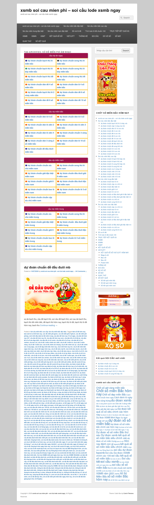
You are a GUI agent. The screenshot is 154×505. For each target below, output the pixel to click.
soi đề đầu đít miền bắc (55, 457)
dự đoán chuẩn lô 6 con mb (110, 151)
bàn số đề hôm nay (79, 331)
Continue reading (48, 325)
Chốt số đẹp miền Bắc (114, 394)
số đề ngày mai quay (47, 405)
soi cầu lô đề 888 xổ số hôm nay (35, 442)
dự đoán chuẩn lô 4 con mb (110, 149)
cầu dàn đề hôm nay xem (55, 338)
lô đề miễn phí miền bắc (61, 399)
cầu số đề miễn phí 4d (71, 360)
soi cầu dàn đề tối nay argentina (41, 420)
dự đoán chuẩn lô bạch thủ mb (111, 161)
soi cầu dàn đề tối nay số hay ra (35, 425)
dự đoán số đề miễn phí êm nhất (41, 383)
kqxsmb (117, 444)
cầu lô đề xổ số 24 (78, 351)
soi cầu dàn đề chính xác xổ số (59, 414)
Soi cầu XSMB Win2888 (72, 455)
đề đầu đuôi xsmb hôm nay (51, 396)
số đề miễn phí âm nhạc (37, 403)
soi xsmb (127, 467)
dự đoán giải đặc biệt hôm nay (116, 406)
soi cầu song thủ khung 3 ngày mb (42, 453)
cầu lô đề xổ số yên (37, 355)
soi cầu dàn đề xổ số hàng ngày (38, 427)
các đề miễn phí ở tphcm (66, 334)
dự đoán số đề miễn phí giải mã (63, 383)
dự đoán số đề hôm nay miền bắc (63, 379)
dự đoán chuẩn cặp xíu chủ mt (111, 184)
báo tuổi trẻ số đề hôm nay (33, 334)
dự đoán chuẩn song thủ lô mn (111, 230)
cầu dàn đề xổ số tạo (63, 340)
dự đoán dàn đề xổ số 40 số (49, 368)
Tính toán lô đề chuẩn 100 (95, 31)
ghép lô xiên (120, 441)
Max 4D (103, 260)
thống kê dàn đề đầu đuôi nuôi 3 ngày (49, 470)
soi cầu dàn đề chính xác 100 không (51, 409)
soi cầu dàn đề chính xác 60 (39, 412)
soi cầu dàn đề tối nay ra (79, 422)
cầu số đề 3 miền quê (67, 355)
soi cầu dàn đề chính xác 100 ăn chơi (62, 407)
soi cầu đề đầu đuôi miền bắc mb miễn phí (71, 435)
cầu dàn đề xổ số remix (48, 340)
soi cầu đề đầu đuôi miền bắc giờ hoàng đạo (54, 433)
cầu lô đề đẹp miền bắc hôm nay (46, 347)
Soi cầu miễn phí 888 (38, 451)
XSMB (25, 36)
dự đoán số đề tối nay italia (71, 392)
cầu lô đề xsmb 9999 (52, 355)
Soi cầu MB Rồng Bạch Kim (71, 448)
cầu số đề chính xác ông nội (33, 360)
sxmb (98, 470)
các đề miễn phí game (50, 334)
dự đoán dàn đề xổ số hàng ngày (66, 370)
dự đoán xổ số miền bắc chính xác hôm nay (113, 425)
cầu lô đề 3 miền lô (66, 342)
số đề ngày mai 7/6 (69, 403)
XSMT (43, 36)
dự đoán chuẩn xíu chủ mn (110, 227)
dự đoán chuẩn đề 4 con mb (110, 131)
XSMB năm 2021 (105, 473)
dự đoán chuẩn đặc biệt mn (110, 212)
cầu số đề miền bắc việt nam (53, 360)
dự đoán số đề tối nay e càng (51, 392)
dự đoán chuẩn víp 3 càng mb (111, 169)
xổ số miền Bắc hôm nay (112, 477)
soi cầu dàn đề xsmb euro (74, 427)
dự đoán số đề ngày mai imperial (37, 388)
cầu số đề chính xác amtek (40, 357)
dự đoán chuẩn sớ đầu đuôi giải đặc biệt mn (116, 224)
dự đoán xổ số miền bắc (113, 422)
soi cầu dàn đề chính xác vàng (38, 414)
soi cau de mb (44, 429)
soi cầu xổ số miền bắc (112, 466)
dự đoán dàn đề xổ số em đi (45, 370)
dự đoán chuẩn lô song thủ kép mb (113, 164)
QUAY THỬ (27, 41)
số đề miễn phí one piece (53, 403)
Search (126, 50)
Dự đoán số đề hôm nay (56, 377)
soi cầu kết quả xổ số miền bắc (114, 457)
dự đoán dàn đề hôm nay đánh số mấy (43, 366)
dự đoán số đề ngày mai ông (58, 388)
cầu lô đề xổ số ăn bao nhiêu (44, 353)
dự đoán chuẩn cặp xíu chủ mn (111, 207)
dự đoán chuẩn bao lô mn (110, 209)
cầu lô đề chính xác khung (52, 344)
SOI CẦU (95, 36)
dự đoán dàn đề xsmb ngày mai (50, 375)
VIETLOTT (71, 36)
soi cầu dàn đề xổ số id (57, 427)
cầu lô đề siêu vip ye (64, 351)
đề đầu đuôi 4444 (71, 394)
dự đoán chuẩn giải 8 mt (109, 189)
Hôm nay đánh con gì (112, 442)
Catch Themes (129, 493)
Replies (38, 479)
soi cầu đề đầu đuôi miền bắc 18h (38, 431)
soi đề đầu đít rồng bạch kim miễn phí (49, 459)
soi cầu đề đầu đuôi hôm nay (59, 429)
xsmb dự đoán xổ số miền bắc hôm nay (115, 471)
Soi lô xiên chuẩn (115, 468)
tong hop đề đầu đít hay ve (42, 474)
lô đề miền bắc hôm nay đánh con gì (40, 399)
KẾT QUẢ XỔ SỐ (55, 36)
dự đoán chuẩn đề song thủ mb (111, 146)
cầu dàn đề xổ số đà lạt (72, 338)
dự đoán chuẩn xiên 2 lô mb (110, 171)
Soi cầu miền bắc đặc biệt (73, 26)
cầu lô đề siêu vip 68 (58, 349)
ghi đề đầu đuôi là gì (68, 396)
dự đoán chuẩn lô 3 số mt (110, 192)
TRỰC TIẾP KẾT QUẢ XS (119, 31)
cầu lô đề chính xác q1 (69, 344)
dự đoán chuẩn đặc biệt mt (110, 187)
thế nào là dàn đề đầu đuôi (67, 466)
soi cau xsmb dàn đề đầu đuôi (65, 453)
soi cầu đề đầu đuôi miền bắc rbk (59, 438)
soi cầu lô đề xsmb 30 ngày (60, 446)
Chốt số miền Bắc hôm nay (114, 392)
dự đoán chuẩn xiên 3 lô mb (110, 174)
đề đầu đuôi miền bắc (34, 396)
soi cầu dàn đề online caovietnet (41, 416)
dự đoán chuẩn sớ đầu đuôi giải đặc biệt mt (116, 197)
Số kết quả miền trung (108, 283)
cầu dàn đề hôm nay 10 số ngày (64, 336)
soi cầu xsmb (109, 461)
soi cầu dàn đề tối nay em (39, 422)
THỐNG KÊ (83, 36)
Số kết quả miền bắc (108, 280)
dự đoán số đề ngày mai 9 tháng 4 (50, 386)
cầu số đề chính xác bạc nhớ (59, 357)
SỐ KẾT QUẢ (40, 41)
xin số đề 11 (75, 474)
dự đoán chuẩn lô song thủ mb (111, 166)
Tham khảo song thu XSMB (48, 466)
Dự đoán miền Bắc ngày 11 (121, 415)
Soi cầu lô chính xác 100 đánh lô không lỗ (73, 440)
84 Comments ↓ (81, 271)
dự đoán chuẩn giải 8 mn (109, 214)
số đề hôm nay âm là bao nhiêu (45, 401)
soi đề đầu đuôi (68, 459)
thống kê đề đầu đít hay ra (54, 472)
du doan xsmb (121, 400)
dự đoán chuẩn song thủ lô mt (111, 202)
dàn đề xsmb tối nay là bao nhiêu (58, 364)
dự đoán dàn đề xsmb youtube (36, 377)
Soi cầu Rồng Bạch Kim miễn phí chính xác (60, 451)
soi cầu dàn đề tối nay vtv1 (55, 425)
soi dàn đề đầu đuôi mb (38, 457)
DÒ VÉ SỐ (107, 36)
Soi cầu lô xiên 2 (115, 459)
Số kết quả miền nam (108, 285)
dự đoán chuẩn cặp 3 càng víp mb (113, 126)
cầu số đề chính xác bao (78, 357)
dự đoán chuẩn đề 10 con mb (111, 138)
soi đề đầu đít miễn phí (70, 457)
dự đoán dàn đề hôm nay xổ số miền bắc (70, 366)
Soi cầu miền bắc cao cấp (97, 26)
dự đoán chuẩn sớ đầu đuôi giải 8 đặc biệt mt (116, 194)
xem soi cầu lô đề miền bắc (60, 474)
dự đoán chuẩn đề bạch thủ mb (111, 141)
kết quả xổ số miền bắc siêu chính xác (114, 445)
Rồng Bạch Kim (107, 450)
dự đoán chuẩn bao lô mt (109, 181)
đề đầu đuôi (60, 394)
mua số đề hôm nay (76, 399)
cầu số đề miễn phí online (62, 362)
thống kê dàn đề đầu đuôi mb (64, 468)
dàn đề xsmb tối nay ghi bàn (36, 364)
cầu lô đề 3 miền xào (35, 344)
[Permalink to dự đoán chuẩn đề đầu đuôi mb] (52, 315)
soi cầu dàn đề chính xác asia (60, 412)
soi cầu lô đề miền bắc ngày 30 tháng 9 (71, 444)
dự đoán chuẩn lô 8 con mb (110, 154)
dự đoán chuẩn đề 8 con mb (110, 136)
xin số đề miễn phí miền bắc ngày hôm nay (57, 477)
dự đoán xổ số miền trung (113, 439)
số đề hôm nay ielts (63, 401)
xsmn (117, 473)
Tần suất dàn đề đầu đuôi (74, 464)
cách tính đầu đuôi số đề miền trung (41, 336)
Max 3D (103, 257)
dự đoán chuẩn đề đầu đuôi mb (47, 267)
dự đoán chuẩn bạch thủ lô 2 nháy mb (114, 123)
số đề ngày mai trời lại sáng (63, 405)
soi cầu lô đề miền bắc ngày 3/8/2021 (44, 444)
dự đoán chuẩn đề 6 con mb (110, 133)
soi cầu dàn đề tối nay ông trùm (59, 422)
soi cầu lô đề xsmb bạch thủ (37, 448)
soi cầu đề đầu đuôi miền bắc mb (45, 435)
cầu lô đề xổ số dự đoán (63, 353)
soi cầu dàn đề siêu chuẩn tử (63, 418)
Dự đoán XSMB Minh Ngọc (108, 417)
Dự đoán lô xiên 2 (106, 415)
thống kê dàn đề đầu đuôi (45, 468)
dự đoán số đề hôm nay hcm (41, 379)
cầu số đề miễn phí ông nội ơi (43, 362)
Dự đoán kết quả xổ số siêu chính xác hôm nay (113, 411)
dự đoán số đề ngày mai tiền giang (66, 390)
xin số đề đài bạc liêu (35, 477)
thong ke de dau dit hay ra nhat (34, 472)
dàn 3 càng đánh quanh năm (105, 404)
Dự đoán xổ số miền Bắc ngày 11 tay (117, 430)
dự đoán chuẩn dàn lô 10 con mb (112, 128)
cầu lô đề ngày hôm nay (42, 349)
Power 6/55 (105, 262)
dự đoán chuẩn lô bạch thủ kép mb (113, 159)
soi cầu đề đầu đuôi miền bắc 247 (62, 431)
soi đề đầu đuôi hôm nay (35, 461)
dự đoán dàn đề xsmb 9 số (70, 373)
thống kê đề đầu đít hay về (73, 472)
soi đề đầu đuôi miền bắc (53, 461)
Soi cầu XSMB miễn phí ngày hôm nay (50, 455)
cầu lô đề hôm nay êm (65, 347)
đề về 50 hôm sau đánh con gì (118, 480)
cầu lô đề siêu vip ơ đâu (48, 351)
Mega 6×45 (105, 255)
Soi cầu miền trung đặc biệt (33, 31)
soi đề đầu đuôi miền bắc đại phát (73, 461)
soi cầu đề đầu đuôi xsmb (49, 440)
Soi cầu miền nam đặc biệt (58, 31)
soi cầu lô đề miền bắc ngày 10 (57, 442)
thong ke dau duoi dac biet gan (73, 470)
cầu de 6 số (33, 342)
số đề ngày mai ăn (32, 405)
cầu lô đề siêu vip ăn (73, 349)
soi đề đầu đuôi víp (58, 464)
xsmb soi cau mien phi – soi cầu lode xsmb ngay (70, 10)
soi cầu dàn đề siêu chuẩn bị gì (42, 418)
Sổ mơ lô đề (76, 31)
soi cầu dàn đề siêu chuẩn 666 (62, 416)
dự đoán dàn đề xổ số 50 (68, 368)
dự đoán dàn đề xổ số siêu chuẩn (49, 373)
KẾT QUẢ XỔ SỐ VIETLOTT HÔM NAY (115, 252)
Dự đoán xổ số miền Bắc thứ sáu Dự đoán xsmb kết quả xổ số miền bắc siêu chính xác (113, 435)
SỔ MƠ (118, 36)
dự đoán (102, 406)
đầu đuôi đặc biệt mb (49, 394)
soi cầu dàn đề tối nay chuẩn (62, 420)
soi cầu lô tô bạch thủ (54, 448)
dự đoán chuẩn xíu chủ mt (110, 199)
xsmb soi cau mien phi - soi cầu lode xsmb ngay (57, 271)
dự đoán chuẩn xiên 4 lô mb (110, 176)
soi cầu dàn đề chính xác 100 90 (38, 407)
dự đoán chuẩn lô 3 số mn (110, 217)
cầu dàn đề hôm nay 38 (38, 338)
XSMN (34, 36)
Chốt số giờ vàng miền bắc (110, 387)
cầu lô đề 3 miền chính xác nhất (48, 342)
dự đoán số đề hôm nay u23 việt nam (53, 381)
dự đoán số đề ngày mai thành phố (42, 390)
